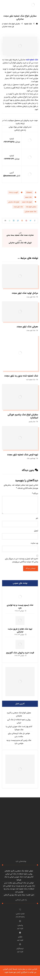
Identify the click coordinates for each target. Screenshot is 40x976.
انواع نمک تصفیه (27, 202)
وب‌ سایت (34, 543)
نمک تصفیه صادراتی (30, 211)
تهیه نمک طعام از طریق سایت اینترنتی (20, 630)
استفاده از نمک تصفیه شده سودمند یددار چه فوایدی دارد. (19, 890)
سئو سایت (21, 969)
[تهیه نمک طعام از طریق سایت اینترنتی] (20, 620)
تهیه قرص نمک (31, 458)
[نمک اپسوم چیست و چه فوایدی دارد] (20, 596)
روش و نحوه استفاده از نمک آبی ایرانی (19, 721)
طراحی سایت (32, 969)
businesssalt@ (9, 175)
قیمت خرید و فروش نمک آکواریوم (20, 652)
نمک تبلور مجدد (18, 207)
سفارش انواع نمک (31, 207)
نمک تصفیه (28, 197)
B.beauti (29, 192)
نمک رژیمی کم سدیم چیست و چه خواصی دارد (19, 742)
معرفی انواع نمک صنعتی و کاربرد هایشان (19, 714)
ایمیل (36, 530)
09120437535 (8, 141)
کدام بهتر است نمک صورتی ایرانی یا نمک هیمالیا (19, 728)
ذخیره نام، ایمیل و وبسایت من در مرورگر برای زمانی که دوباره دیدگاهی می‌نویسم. (21, 560)
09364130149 (9, 158)
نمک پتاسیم (32, 422)
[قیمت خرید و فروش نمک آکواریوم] (20, 644)
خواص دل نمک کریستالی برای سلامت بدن (19, 735)
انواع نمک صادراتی (13, 202)
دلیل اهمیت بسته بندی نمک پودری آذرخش (19, 895)
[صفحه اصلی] (37, 24)
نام (37, 518)
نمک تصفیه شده (32, 59)
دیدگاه (35, 493)
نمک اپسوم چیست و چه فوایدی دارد (20, 606)
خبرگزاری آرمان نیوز (20, 972)
